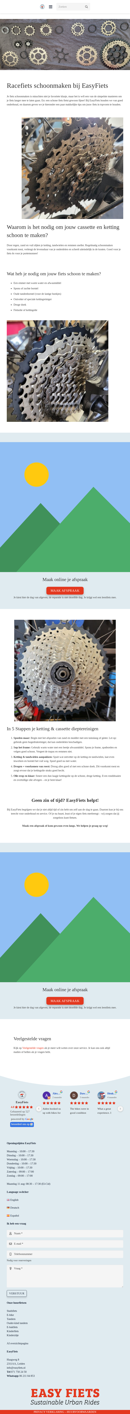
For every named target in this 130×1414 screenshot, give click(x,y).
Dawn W (84, 1093)
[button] (51, 7)
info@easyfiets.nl (16, 1367)
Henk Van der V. (111, 1093)
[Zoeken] (86, 7)
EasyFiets (22, 1102)
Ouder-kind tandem (17, 1323)
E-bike (10, 1314)
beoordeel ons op (20, 1124)
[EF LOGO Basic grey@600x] (42, 6)
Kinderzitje (13, 1335)
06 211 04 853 (27, 1375)
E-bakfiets (12, 1327)
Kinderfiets (13, 1331)
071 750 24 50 (19, 1371)
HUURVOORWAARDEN (81, 1411)
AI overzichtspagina (17, 1343)
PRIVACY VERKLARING (49, 1411)
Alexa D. (57, 1093)
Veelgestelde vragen (33, 1047)
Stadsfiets (12, 1310)
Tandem (11, 1319)
